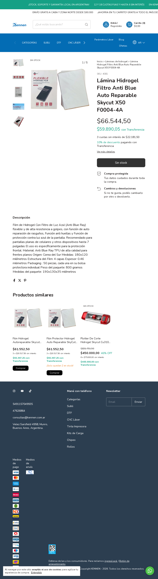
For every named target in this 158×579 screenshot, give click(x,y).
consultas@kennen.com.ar (29, 417)
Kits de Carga (75, 433)
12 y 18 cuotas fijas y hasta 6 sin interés (115, 4)
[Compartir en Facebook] (15, 280)
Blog (121, 39)
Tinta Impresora (76, 426)
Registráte (116, 26)
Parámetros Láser (103, 39)
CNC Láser (74, 42)
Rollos (71, 447)
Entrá (113, 23)
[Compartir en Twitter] (20, 280)
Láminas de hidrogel (116, 61)
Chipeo (71, 440)
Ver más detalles (106, 151)
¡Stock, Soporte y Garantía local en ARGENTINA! (54, 4)
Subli (47, 42)
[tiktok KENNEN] (30, 391)
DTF (59, 42)
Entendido (36, 572)
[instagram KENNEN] (14, 391)
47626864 (19, 411)
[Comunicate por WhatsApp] (149, 570)
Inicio (100, 61)
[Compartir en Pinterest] (25, 280)
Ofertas (123, 45)
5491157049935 (23, 404)
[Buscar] (86, 24)
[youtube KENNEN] (22, 391)
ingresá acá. (111, 561)
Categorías (29, 42)
